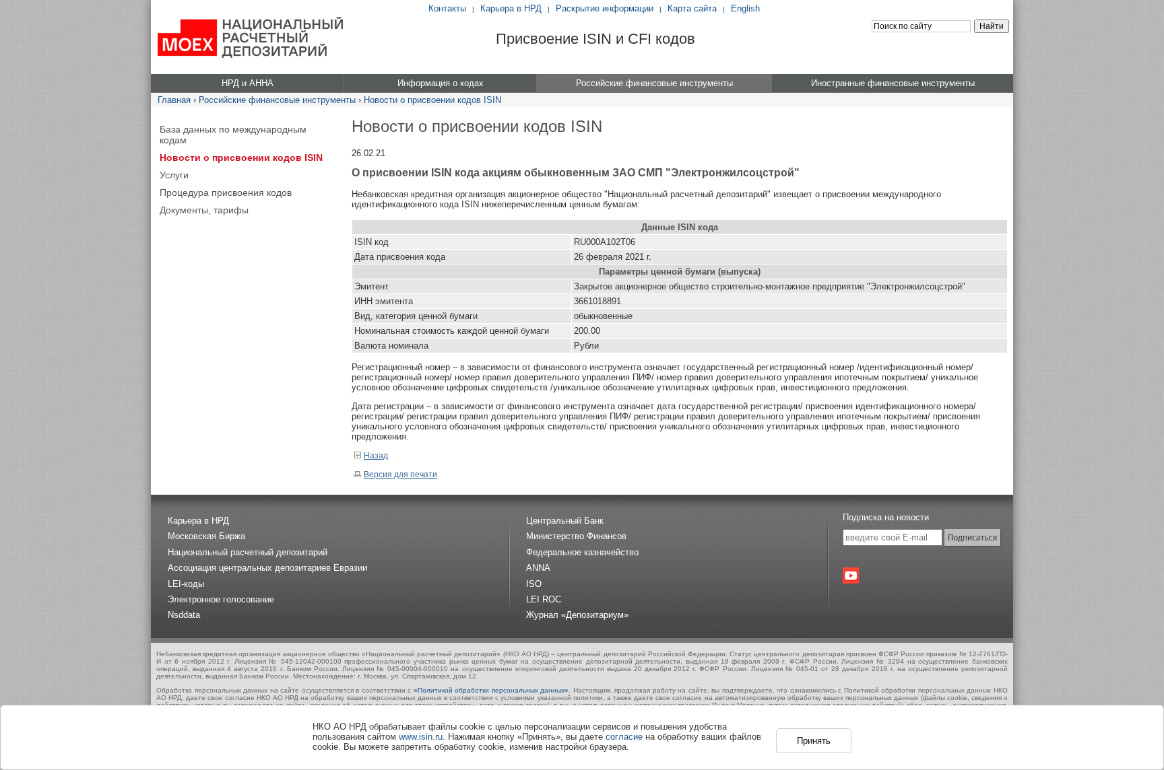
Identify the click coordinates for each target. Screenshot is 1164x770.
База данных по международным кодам (233, 134)
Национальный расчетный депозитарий (247, 552)
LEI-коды (186, 584)
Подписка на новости (886, 517)
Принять (814, 741)
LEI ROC (543, 599)
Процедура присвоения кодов (226, 192)
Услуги (174, 175)
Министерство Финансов (576, 536)
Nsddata (184, 615)
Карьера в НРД (511, 8)
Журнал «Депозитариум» (577, 615)
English (745, 8)
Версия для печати (400, 474)
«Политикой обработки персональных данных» (491, 690)
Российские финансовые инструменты (277, 100)
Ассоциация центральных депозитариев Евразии (267, 568)
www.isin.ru (421, 737)
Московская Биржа (206, 536)
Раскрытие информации (604, 8)
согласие (624, 737)
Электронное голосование (221, 599)
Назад (376, 455)
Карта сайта (692, 8)
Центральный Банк (565, 521)
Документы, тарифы (204, 210)
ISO (534, 584)
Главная (174, 100)
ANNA (538, 568)
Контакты (447, 8)
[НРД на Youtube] (851, 575)
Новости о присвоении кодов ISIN (432, 100)
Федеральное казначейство (582, 552)
